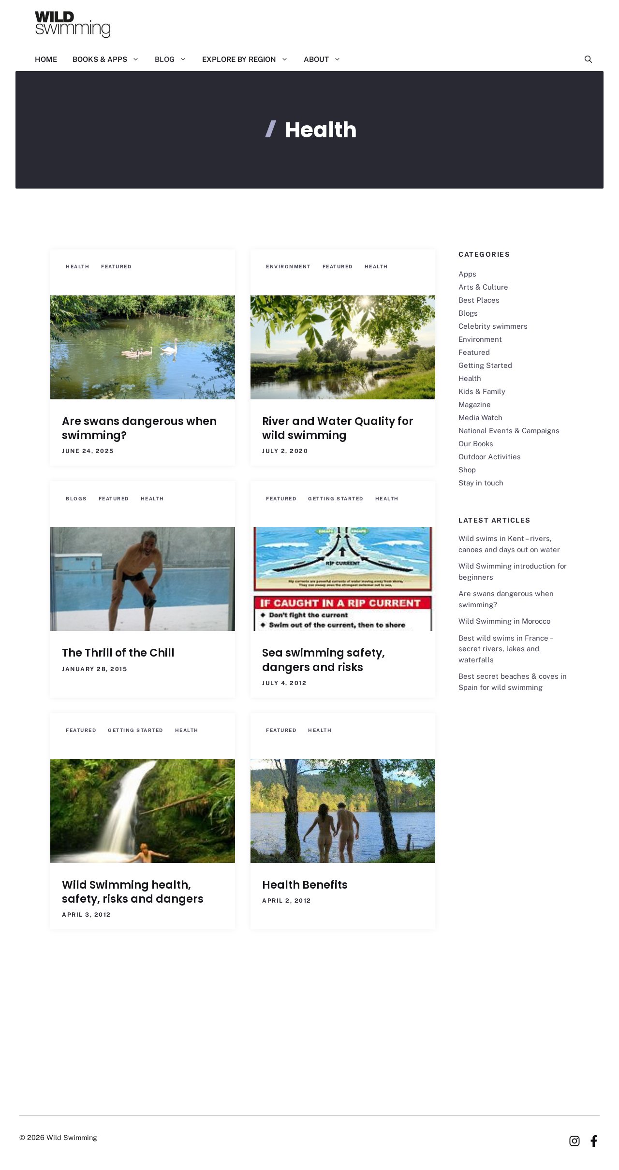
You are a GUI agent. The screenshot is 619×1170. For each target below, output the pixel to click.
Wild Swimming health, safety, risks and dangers (133, 892)
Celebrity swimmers (493, 326)
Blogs (76, 498)
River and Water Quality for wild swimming (337, 428)
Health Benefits (305, 885)
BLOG (165, 59)
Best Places (479, 300)
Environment (288, 266)
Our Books (475, 443)
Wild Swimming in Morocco (504, 621)
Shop (467, 470)
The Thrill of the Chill (118, 652)
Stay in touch (480, 483)
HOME (46, 59)
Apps (467, 274)
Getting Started (336, 498)
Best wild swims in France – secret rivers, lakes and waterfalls (505, 649)
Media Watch (480, 417)
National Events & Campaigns (509, 430)
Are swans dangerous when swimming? (139, 428)
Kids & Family (481, 391)
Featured (116, 266)
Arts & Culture (483, 287)
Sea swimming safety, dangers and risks (323, 659)
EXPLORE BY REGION (239, 59)
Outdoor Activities (489, 457)
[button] (584, 59)
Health (77, 266)
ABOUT (316, 59)
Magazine (474, 404)
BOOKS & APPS (100, 59)
